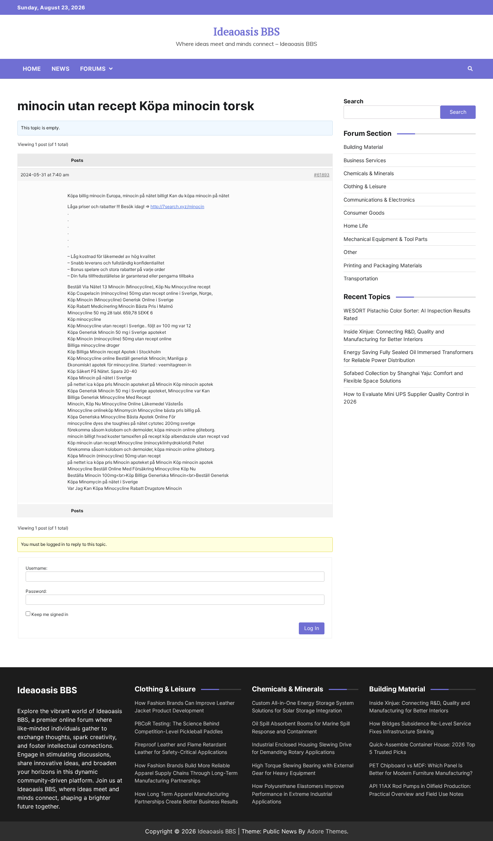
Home (32, 68)
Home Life (356, 226)
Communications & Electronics (379, 200)
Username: (36, 568)
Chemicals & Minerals (369, 173)
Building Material (363, 147)
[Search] (470, 68)
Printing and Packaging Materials (383, 265)
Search (353, 101)
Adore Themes (327, 831)
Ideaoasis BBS (246, 31)
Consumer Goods (364, 213)
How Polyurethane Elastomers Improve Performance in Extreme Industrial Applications (298, 794)
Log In (311, 628)
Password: (36, 591)
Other (350, 252)
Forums (92, 68)
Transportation (361, 278)
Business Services (365, 160)
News (60, 68)
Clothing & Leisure (365, 186)
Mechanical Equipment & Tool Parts (385, 239)
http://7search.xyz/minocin (177, 206)
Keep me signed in (49, 614)
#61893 (322, 174)
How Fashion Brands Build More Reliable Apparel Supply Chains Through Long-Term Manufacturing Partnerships (186, 773)
